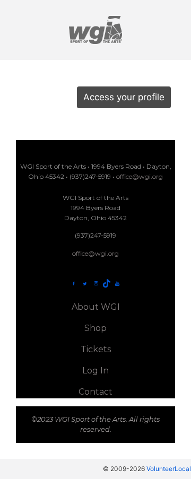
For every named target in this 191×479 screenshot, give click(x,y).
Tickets (96, 349)
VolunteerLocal (168, 469)
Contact (95, 392)
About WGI (96, 307)
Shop (95, 328)
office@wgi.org (139, 176)
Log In (95, 370)
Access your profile (123, 97)
